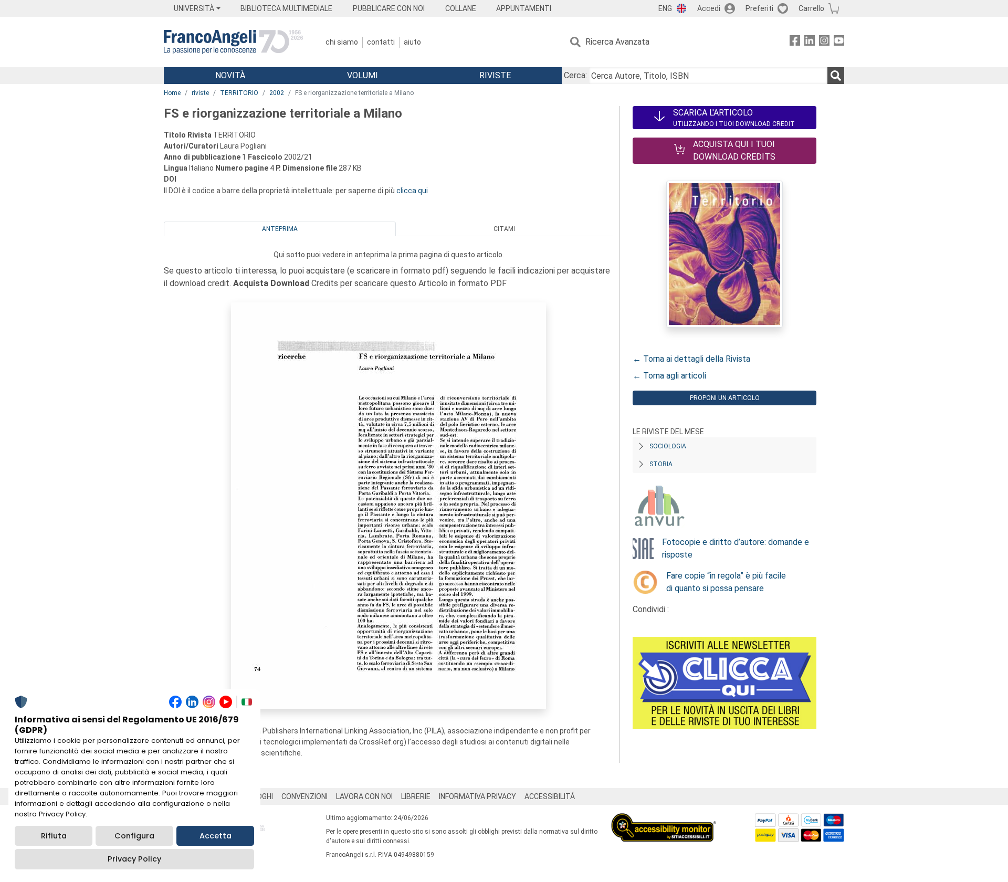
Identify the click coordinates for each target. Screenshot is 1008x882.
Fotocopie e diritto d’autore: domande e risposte (735, 548)
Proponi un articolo (725, 398)
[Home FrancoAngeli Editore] (233, 42)
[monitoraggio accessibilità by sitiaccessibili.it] (663, 819)
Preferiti (759, 8)
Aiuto (412, 42)
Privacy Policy (134, 859)
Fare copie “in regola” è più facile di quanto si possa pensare (726, 582)
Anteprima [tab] (280, 229)
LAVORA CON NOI (364, 796)
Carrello (811, 8)
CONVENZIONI (304, 796)
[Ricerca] (835, 75)
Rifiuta (54, 836)
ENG (665, 8)
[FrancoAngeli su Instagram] (824, 42)
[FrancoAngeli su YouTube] (839, 42)
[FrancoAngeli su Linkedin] (809, 42)
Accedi (708, 8)
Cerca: (575, 75)
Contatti (381, 42)
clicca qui (412, 190)
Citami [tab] (504, 229)
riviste (200, 93)
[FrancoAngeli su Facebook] (795, 42)
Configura (134, 836)
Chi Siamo (342, 42)
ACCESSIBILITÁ (549, 796)
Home (172, 93)
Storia (661, 464)
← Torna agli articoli (669, 376)
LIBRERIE (415, 796)
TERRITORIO (239, 93)
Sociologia (667, 446)
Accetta (216, 836)
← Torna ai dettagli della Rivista (691, 359)
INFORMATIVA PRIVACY (477, 796)
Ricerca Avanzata (617, 42)
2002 (276, 93)
